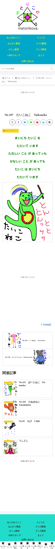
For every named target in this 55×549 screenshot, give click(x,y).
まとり (41, 535)
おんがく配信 (14, 526)
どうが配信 (40, 526)
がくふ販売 (14, 531)
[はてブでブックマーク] (25, 122)
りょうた (41, 522)
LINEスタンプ (14, 535)
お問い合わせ (27, 539)
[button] (52, 68)
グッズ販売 (40, 531)
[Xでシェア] (12, 122)
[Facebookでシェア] (18, 122)
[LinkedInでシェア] (43, 122)
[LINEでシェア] (31, 122)
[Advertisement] (27, 101)
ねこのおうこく (12, 130)
